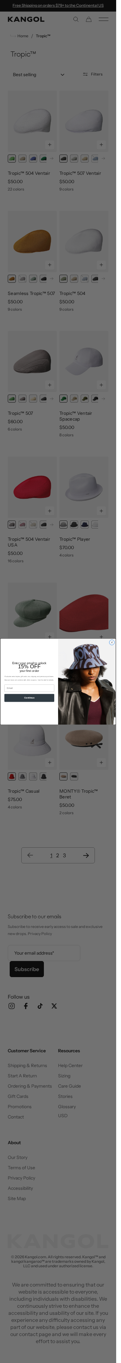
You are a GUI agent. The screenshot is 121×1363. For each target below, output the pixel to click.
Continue (29, 697)
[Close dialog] (112, 642)
